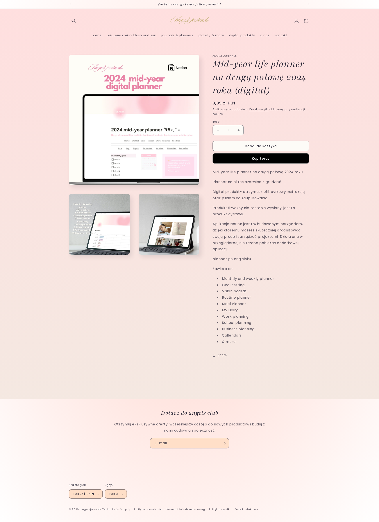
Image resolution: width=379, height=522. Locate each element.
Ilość (216, 122)
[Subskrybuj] (224, 443)
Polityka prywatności (148, 509)
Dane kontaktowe (246, 509)
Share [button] (222, 355)
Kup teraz (261, 158)
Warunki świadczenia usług (186, 509)
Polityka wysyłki (219, 509)
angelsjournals (91, 509)
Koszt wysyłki (258, 109)
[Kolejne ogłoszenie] (308, 4)
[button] (74, 21)
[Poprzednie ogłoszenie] (70, 4)
